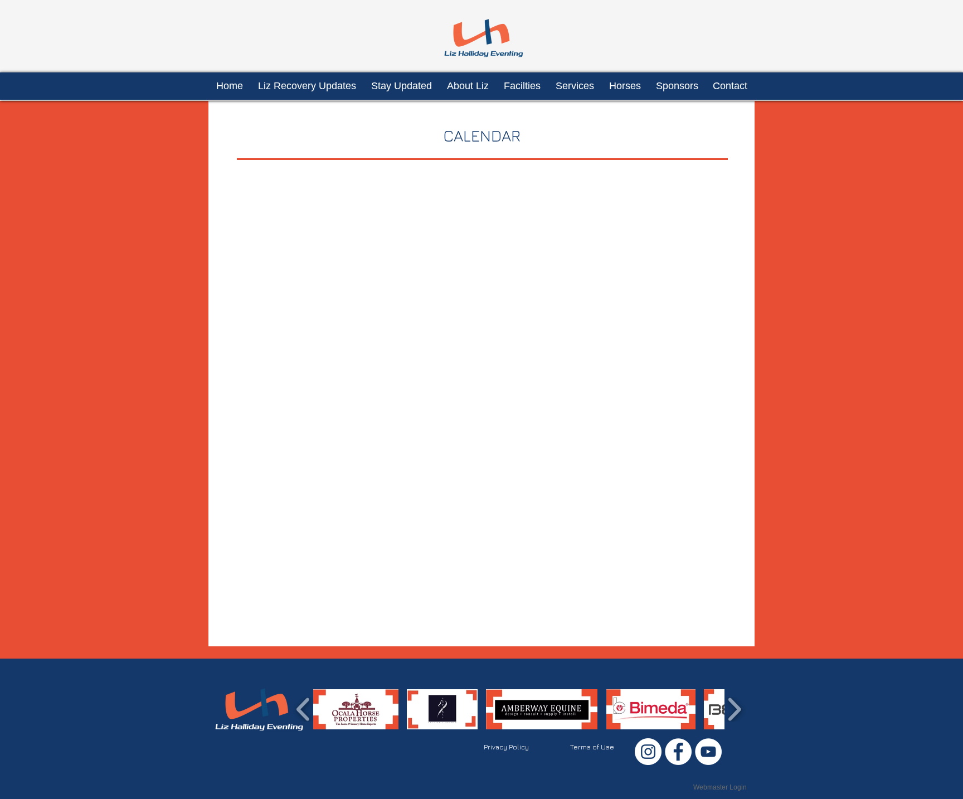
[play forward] (734, 709)
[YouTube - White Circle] (708, 751)
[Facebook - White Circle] (678, 751)
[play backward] (303, 709)
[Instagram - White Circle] (648, 751)
